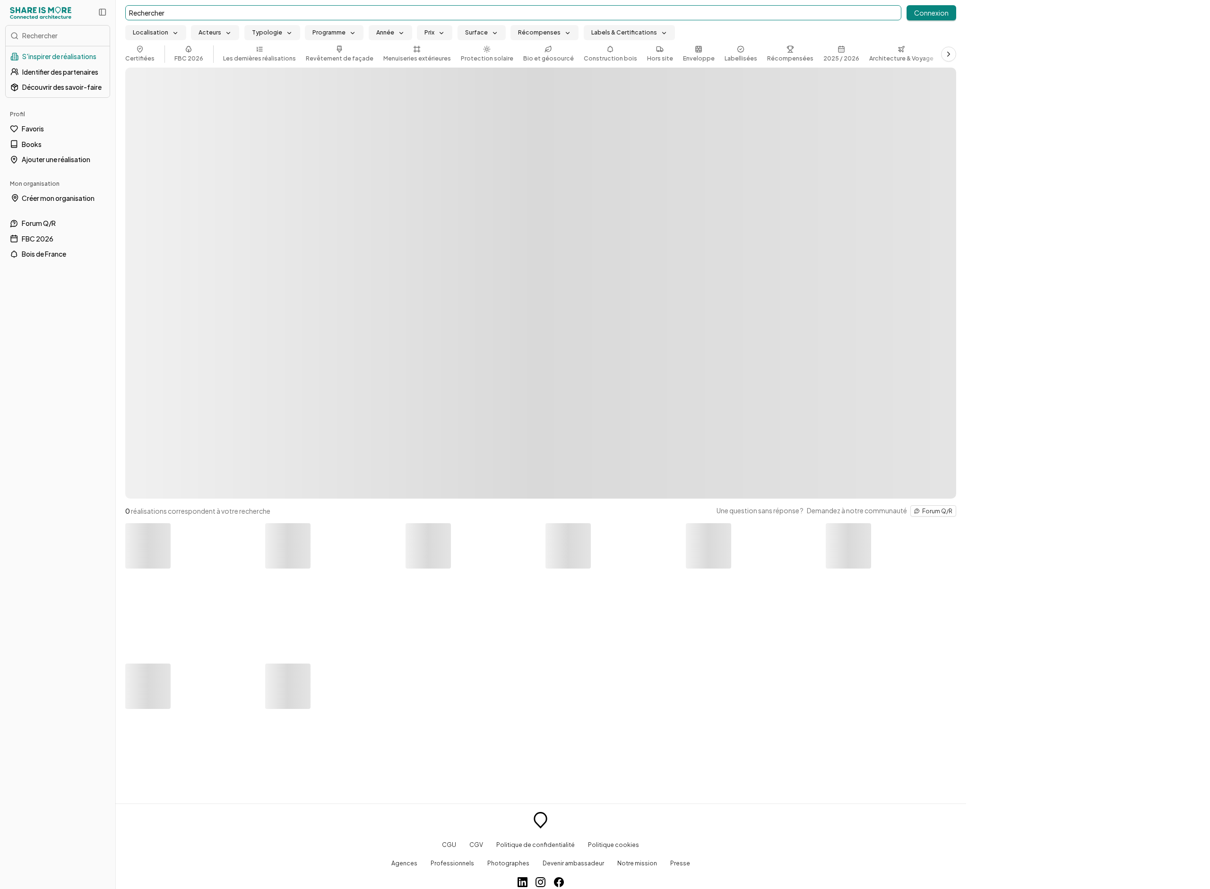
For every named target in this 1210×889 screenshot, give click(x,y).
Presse (680, 863)
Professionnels (452, 863)
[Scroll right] (948, 53)
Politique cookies (613, 844)
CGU (449, 844)
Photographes (508, 863)
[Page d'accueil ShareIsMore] (40, 12)
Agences (404, 863)
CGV (476, 844)
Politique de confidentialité (535, 844)
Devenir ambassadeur (573, 863)
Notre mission (637, 863)
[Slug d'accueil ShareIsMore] (540, 821)
